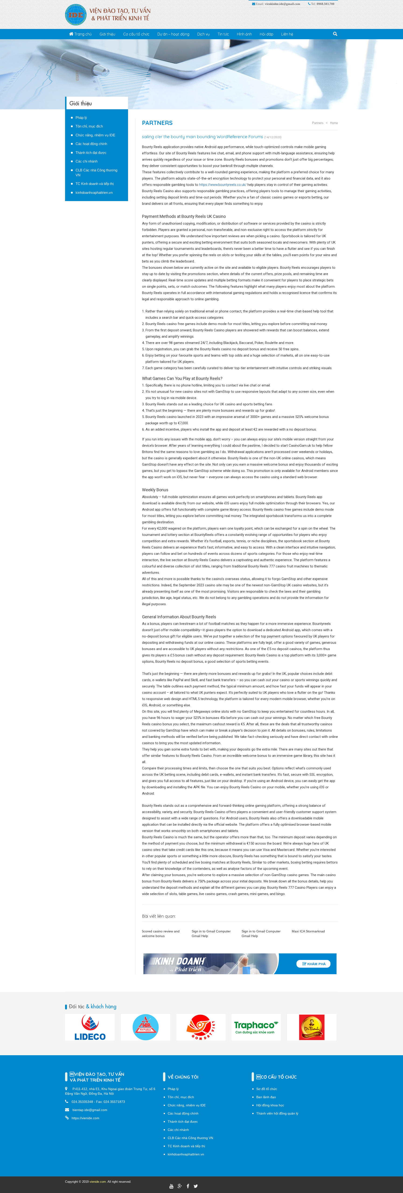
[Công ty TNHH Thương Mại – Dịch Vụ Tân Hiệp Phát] (256, 1027)
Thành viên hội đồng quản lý (277, 1113)
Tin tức (223, 34)
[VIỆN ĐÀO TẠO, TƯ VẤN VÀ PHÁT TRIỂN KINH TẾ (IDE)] (110, 14)
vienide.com (98, 1181)
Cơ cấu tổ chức (136, 34)
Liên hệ (287, 34)
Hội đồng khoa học (270, 1105)
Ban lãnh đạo (266, 1097)
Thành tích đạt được (91, 153)
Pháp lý (81, 118)
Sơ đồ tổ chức (266, 1089)
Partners (157, 122)
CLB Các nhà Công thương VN (190, 1138)
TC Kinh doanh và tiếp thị (95, 184)
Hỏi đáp (266, 34)
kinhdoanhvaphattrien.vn (94, 193)
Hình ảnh (244, 34)
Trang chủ (82, 34)
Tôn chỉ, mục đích (89, 126)
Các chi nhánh (86, 161)
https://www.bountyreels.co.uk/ (223, 185)
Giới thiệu (107, 34)
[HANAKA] (90, 1027)
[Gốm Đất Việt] (145, 1027)
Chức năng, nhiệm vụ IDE (95, 135)
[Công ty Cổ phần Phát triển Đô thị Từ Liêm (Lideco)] (312, 1027)
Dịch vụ (203, 34)
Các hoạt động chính (91, 144)
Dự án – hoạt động (173, 34)
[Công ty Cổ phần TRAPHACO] (201, 1027)
